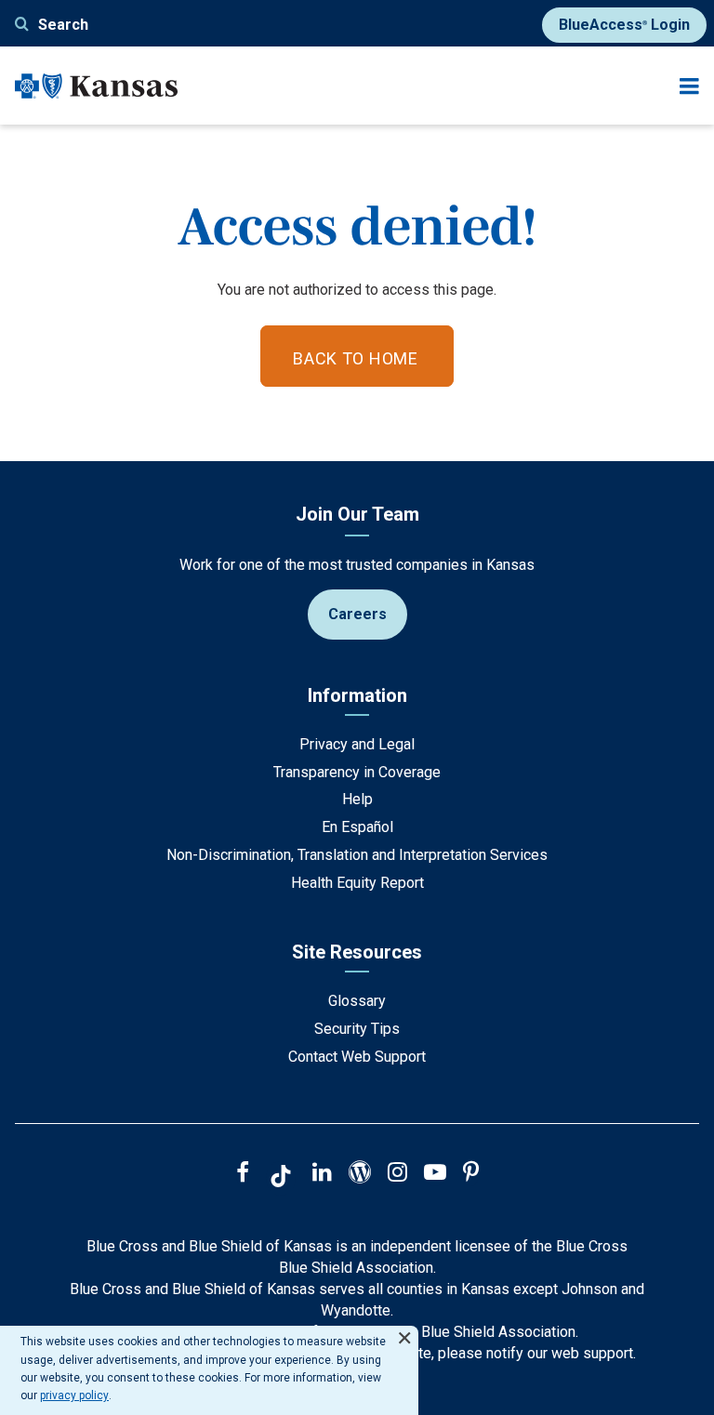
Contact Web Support (357, 1056)
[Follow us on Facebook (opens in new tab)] (242, 1174)
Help (357, 799)
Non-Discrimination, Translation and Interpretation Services (357, 855)
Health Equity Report (357, 883)
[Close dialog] (404, 1330)
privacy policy (74, 1395)
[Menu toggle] (689, 86)
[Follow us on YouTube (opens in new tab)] (435, 1174)
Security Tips (357, 1029)
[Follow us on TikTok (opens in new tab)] (281, 1179)
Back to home (355, 358)
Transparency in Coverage (357, 772)
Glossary (357, 1001)
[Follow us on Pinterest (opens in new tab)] (471, 1174)
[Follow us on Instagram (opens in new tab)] (397, 1174)
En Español (357, 827)
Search (63, 24)
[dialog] (209, 1370)
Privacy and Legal (357, 744)
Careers (357, 614)
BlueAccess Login (624, 24)
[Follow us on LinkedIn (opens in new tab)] (322, 1174)
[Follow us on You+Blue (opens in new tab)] (360, 1174)
